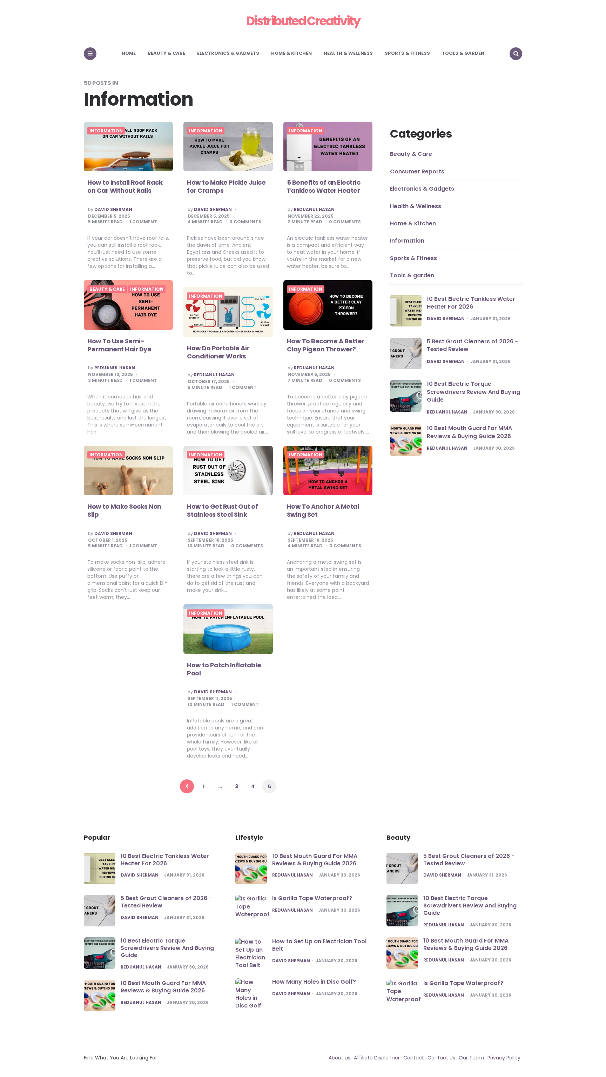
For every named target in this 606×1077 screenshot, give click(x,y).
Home (129, 53)
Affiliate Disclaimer (377, 1057)
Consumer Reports (417, 171)
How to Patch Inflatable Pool (224, 669)
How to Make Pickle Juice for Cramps (226, 186)
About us (339, 1057)
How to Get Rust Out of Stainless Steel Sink (222, 510)
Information (106, 130)
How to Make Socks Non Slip (124, 510)
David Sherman (113, 209)
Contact (413, 1057)
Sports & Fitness (407, 53)
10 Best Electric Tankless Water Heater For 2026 (471, 302)
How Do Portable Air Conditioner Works (218, 352)
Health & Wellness (348, 53)
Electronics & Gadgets (228, 53)
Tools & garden (463, 53)
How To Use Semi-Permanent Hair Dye (119, 345)
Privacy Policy (503, 1057)
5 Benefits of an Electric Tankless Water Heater (324, 186)
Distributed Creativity (303, 21)
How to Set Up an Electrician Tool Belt (319, 945)
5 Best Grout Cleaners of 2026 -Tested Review (472, 345)
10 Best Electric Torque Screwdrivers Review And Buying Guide (473, 392)
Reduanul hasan (314, 209)
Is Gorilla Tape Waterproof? (312, 898)
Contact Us (441, 1057)
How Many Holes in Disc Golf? (314, 982)
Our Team (471, 1057)
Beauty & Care (166, 53)
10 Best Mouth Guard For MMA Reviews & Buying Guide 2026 (469, 432)
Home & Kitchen (291, 53)
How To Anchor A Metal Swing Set (323, 510)
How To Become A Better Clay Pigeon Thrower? (325, 345)
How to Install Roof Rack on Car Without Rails (124, 186)
